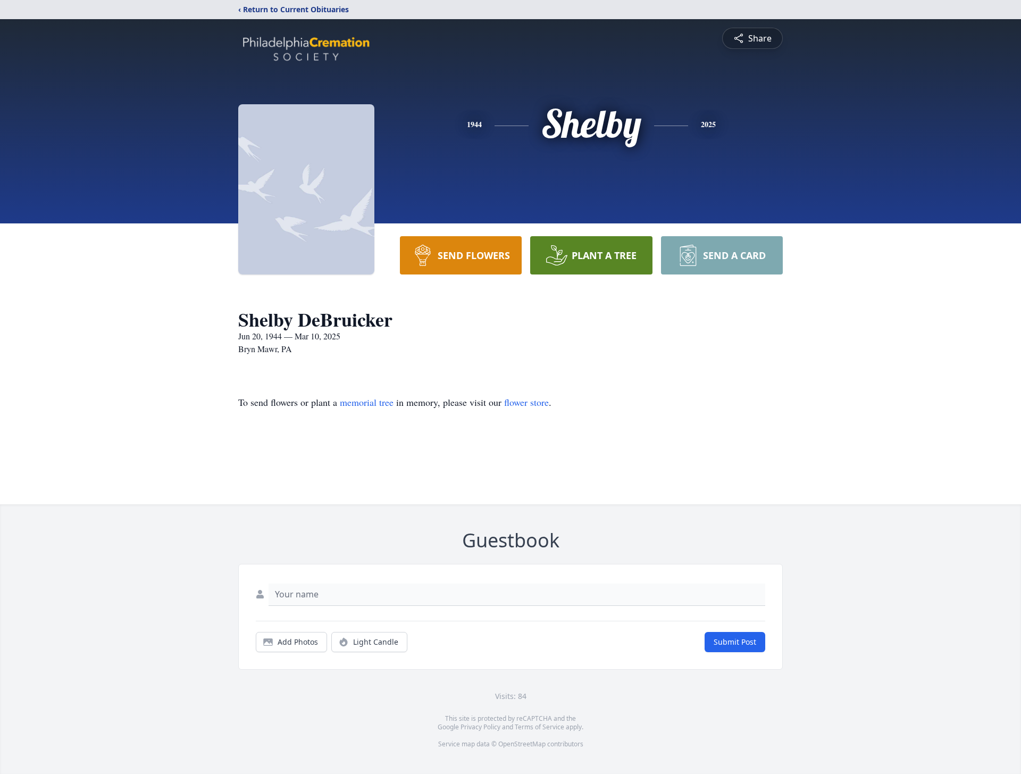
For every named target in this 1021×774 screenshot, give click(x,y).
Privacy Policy (480, 726)
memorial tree (367, 402)
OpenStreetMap (522, 743)
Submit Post (735, 642)
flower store (526, 402)
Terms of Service (539, 726)
